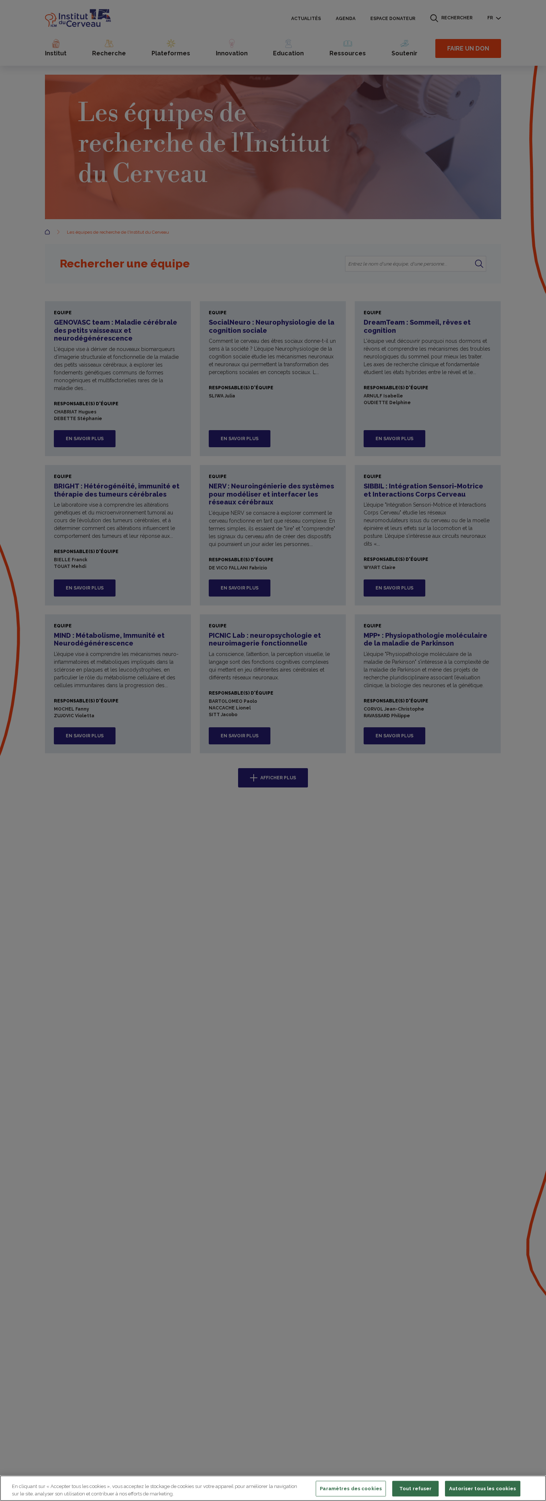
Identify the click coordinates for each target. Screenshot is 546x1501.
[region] (273, 1488)
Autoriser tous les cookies (482, 1488)
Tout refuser (415, 1488)
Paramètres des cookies (351, 1488)
